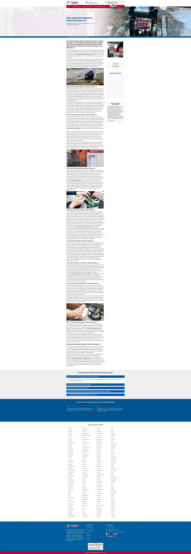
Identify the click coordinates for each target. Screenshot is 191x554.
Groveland (113, 507)
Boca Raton (113, 452)
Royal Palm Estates (86, 429)
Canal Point (70, 447)
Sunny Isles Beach (100, 433)
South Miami (85, 481)
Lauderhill (112, 439)
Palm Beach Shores (71, 470)
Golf (69, 437)
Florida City (84, 478)
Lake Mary (113, 487)
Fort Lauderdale (113, 470)
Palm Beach (85, 462)
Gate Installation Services (100, 6)
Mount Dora (113, 499)
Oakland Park (99, 495)
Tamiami (98, 503)
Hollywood (113, 466)
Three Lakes (85, 503)
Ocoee (112, 497)
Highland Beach (85, 433)
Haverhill (69, 493)
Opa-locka (84, 509)
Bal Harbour (70, 507)
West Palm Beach (114, 458)
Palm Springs (99, 443)
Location (88, 537)
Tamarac (112, 431)
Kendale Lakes (99, 501)
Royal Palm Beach (100, 485)
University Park (99, 447)
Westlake (69, 478)
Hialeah (112, 472)
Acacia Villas (70, 439)
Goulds (84, 483)
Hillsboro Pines (70, 450)
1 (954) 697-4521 (112, 3)
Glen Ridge (70, 435)
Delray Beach (113, 433)
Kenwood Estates (71, 472)
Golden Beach (70, 462)
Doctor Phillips (113, 491)
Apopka (112, 495)
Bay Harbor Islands (86, 443)
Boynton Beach (113, 443)
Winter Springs (113, 493)
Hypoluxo (69, 503)
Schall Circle (70, 474)
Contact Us (88, 539)
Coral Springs (113, 462)
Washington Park (71, 483)
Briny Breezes (70, 452)
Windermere (113, 481)
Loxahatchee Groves (71, 514)
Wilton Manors (85, 489)
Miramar (112, 464)
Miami (112, 474)
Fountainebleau (99, 509)
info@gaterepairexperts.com (113, 529)
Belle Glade (99, 450)
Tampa (112, 512)
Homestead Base (71, 466)
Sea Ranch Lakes (71, 454)
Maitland (112, 489)
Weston (112, 437)
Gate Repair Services (76, 6)
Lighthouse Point (85, 474)
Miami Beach (113, 447)
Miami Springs (85, 497)
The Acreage (99, 483)
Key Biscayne (85, 491)
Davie (112, 454)
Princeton (98, 458)
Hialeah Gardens (99, 439)
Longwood (113, 501)
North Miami (99, 514)
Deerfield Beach (113, 445)
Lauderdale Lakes (100, 470)
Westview (84, 472)
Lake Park (84, 458)
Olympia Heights (85, 499)
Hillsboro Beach (70, 487)
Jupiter (112, 429)
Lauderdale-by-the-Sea (86, 447)
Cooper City (99, 468)
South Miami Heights (100, 474)
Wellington (98, 516)
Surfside (84, 441)
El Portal (69, 499)
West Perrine (85, 466)
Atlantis (69, 491)
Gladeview (84, 493)
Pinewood (98, 427)
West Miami (84, 460)
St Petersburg (113, 516)
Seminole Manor (71, 501)
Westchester (99, 452)
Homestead (113, 435)
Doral (112, 427)
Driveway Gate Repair (87, 6)
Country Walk (85, 516)
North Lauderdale (100, 493)
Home (69, 6)
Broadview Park (85, 456)
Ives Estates (99, 437)
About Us (88, 533)
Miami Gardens (72, 36)
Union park (113, 509)
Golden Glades (99, 462)
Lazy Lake (70, 427)
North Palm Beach (86, 495)
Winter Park (113, 476)
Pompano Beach (114, 460)
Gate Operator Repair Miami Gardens (83, 36)
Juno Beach (84, 427)
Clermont (112, 483)
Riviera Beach (99, 466)
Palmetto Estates (85, 505)
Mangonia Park (70, 489)
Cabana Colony (70, 505)
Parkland (98, 464)
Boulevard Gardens (71, 481)
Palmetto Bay (99, 441)
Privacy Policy (88, 535)
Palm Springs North (86, 439)
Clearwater (113, 514)
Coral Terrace (99, 445)
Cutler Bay (98, 491)
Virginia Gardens (71, 497)
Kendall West (99, 478)
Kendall (112, 441)
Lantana (84, 485)
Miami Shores (85, 468)
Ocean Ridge (70, 485)
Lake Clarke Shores (71, 516)
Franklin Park (70, 468)
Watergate (70, 512)
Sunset (84, 507)
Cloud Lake (70, 433)
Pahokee (84, 452)
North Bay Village (85, 454)
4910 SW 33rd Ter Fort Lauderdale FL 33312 (116, 532)
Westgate (84, 464)
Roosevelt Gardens (71, 509)
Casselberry (113, 503)
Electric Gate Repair (90, 527)
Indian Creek (70, 431)
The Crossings (99, 435)
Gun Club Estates (71, 460)
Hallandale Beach (100, 481)
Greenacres (99, 487)
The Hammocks (99, 512)
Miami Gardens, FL (93, 3)
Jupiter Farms (85, 487)
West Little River (99, 460)
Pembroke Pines (113, 468)
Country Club (99, 499)
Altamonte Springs (114, 478)
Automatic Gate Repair (90, 529)
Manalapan (70, 445)
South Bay (84, 437)
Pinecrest (98, 429)
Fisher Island (70, 441)
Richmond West (99, 476)
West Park (84, 501)
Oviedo (112, 485)
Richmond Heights (86, 470)
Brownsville (84, 512)
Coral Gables (99, 497)
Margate (98, 507)
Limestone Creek (71, 476)
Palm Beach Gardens (100, 505)
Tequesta (84, 445)
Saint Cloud (113, 505)
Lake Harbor (70, 429)
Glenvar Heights (85, 514)
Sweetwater (99, 431)
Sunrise (112, 450)
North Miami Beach (100, 489)
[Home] (72, 2)
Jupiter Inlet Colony (71, 443)
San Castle (84, 431)
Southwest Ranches (86, 450)
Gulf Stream (70, 464)
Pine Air (69, 495)
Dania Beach (99, 456)
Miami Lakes (99, 454)
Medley (69, 458)
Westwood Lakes (85, 476)
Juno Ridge (70, 456)
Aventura (98, 472)
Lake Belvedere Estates (86, 435)
